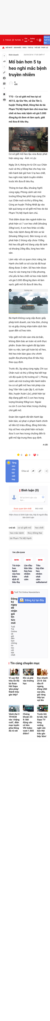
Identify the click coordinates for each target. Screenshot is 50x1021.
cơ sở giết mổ (24, 527)
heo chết (39, 527)
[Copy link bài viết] (40, 471)
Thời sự (30, 48)
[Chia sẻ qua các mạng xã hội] (46, 471)
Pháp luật (45, 48)
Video (24, 48)
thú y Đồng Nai (35, 533)
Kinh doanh (14, 55)
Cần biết (26, 40)
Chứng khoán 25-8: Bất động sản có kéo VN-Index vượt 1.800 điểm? (28, 724)
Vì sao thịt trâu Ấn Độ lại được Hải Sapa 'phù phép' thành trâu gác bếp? (14, 686)
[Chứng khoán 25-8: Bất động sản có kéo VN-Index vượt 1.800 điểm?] (28, 708)
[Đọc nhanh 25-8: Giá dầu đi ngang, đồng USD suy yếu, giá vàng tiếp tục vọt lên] (42, 672)
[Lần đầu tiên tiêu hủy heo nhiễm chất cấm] (28, 559)
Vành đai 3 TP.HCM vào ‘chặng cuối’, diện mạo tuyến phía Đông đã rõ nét (14, 722)
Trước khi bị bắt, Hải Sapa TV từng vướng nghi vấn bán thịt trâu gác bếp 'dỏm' (42, 725)
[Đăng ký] (32, 600)
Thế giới (37, 48)
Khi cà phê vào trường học (28, 681)
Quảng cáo (32, 40)
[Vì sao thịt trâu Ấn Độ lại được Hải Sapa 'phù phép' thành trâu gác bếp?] (14, 672)
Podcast (8, 40)
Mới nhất (9, 48)
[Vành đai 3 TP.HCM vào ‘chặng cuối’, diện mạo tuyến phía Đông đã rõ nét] (14, 708)
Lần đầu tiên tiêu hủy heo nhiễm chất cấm (28, 572)
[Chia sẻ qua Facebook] (33, 471)
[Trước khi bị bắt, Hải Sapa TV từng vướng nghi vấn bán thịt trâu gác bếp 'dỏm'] (42, 708)
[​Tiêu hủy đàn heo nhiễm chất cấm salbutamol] (40, 559)
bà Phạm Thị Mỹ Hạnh (21, 538)
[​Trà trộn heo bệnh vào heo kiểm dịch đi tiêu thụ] (16, 559)
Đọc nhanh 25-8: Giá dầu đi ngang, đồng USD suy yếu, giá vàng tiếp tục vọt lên (42, 689)
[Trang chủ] (3, 47)
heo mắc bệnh (17, 533)
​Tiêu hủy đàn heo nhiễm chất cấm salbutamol (40, 573)
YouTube (18, 40)
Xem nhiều (17, 48)
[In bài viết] (4, 100)
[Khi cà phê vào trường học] (28, 672)
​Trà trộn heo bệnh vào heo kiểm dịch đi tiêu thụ (16, 573)
